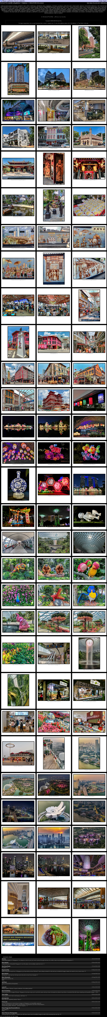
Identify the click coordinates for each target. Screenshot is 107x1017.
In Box (46, 9)
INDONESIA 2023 (41, 6)
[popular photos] (62, 1)
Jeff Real (4, 982)
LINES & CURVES (58, 13)
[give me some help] (101, 1)
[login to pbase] (105, 1)
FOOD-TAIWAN (102, 9)
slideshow (104, 3)
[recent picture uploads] (10, 1)
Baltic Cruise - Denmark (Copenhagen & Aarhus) (72, 8)
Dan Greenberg (6, 990)
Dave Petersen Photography (9, 1012)
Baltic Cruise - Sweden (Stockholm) (71, 7)
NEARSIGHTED (57, 11)
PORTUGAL (33, 6)
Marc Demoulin (6, 977)
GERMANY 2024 (22, 6)
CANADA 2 (28, 9)
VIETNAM (54, 6)
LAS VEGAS (82, 11)
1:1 (7, 9)
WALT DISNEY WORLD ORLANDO (50, 10)
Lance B (4, 987)
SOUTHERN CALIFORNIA (65, 10)
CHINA (85, 8)
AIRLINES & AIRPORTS (32, 11)
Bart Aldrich (5, 962)
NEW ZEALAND (68, 6)
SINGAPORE (17, 10)
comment (5, 957)
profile (10, 3)
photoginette (5, 998)
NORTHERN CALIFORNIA (78, 10)
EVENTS (51, 11)
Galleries (24, 3)
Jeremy (4, 959)
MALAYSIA (10, 10)
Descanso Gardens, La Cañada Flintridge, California (31, 7)
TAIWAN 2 (69, 9)
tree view (89, 3)
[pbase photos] (3, 1)
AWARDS (69, 11)
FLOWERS (6, 11)
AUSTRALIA (60, 6)
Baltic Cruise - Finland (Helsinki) (19, 8)
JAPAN (74, 9)
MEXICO (82, 6)
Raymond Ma (5, 970)
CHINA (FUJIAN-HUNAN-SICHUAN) (9, 6)
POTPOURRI (75, 11)
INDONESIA (59, 7)
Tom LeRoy (5, 994)
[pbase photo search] (22, 1)
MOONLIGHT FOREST (20, 9)
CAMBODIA (48, 6)
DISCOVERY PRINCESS (91, 6)
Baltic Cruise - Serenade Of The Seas (36, 8)
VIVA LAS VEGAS (89, 10)
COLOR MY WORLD (43, 11)
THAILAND (85, 9)
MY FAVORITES (21, 11)
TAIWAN (96, 9)
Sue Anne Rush (6, 966)
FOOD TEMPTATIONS (99, 10)
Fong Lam (4, 1001)
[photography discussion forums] (16, 1)
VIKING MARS (75, 6)
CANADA (91, 9)
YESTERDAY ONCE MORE (92, 11)
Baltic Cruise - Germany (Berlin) (53, 8)
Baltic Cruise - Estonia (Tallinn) (87, 7)
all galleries (16, 3)
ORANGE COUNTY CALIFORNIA (11, 7)
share (10, 957)
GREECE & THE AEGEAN (38, 9)
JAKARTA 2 (11, 9)
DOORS (101, 11)
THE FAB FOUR (13, 11)
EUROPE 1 (38, 10)
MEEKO (64, 11)
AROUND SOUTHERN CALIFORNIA (57, 9)
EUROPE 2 (79, 9)
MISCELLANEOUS (48, 13)
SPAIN (27, 6)
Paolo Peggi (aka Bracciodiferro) (11, 1008)
